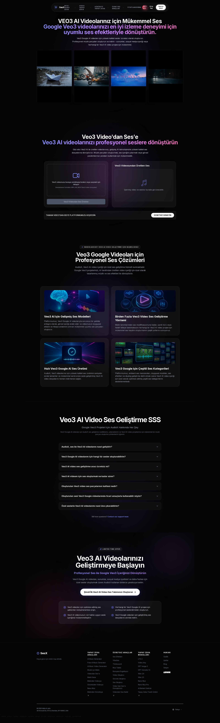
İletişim (166, 668)
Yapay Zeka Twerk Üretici (148, 692)
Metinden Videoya (94, 681)
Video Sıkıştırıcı (118, 675)
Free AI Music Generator (96, 663)
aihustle (43, 716)
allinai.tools (51, 716)
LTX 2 (140, 659)
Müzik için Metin (93, 670)
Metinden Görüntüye (95, 692)
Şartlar (166, 660)
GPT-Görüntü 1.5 (144, 670)
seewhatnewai (76, 716)
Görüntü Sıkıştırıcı (119, 679)
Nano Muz (91, 688)
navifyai (37, 716)
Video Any (142, 663)
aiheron (9, 716)
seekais (15, 716)
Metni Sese (91, 677)
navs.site (68, 716)
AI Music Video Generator (97, 666)
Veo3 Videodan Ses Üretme (76, 202)
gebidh (3, 716)
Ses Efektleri (117, 657)
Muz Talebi (117, 668)
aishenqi (31, 716)
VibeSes (116, 660)
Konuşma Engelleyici (120, 671)
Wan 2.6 (141, 674)
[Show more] (88, 695)
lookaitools (23, 716)
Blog (165, 664)
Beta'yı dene (160, 7)
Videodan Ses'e (93, 674)
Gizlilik (166, 657)
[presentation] (76, 180)
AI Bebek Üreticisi (144, 688)
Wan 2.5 (141, 677)
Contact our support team (117, 517)
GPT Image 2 (143, 666)
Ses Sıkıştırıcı (117, 682)
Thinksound (117, 664)
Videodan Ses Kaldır (120, 692)
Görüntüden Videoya (95, 685)
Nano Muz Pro (143, 685)
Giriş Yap (151, 7)
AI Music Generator (94, 659)
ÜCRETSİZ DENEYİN (162, 215)
